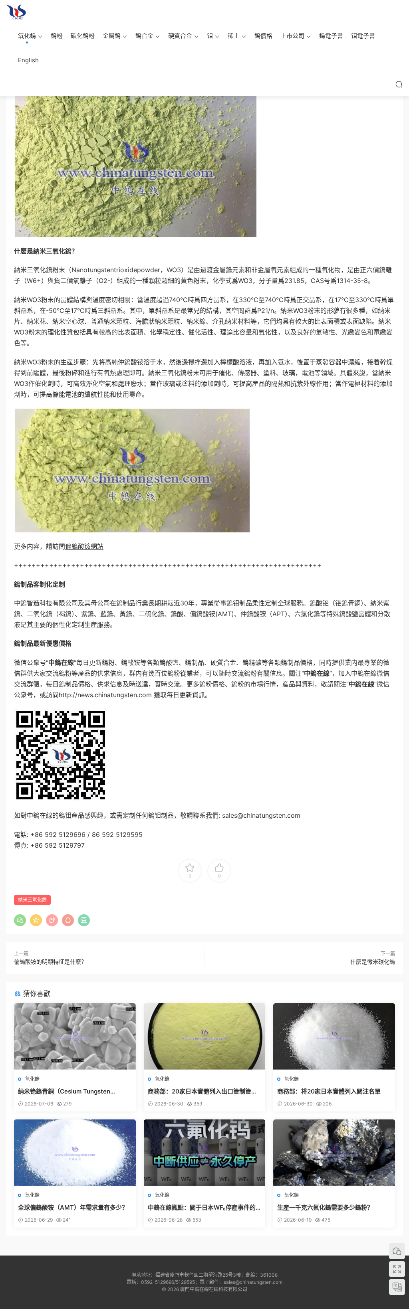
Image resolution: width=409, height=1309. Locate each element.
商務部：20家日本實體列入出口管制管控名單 (202, 1091)
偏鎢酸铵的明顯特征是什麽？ (50, 961)
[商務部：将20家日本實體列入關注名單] (334, 1036)
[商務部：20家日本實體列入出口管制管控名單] (205, 1036)
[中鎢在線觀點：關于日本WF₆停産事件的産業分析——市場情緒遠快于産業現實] (205, 1152)
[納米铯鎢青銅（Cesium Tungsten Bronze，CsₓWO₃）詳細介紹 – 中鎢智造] (75, 1036)
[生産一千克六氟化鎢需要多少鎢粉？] (334, 1152)
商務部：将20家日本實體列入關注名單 (329, 1091)
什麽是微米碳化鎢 (372, 961)
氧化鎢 (27, 36)
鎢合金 (144, 36)
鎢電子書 (331, 36)
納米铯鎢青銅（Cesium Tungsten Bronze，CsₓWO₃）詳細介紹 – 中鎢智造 (72, 1091)
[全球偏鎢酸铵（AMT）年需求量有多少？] (75, 1152)
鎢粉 (57, 36)
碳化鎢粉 (83, 36)
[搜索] (399, 84)
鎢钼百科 (16, 12)
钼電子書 (363, 36)
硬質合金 (180, 36)
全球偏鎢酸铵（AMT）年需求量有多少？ (73, 1207)
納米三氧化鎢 (32, 900)
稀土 (234, 36)
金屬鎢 (112, 36)
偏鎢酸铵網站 (84, 546)
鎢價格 (263, 36)
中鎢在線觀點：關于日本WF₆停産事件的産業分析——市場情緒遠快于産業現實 (202, 1208)
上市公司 (292, 36)
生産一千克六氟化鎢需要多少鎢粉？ (325, 1207)
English (28, 60)
